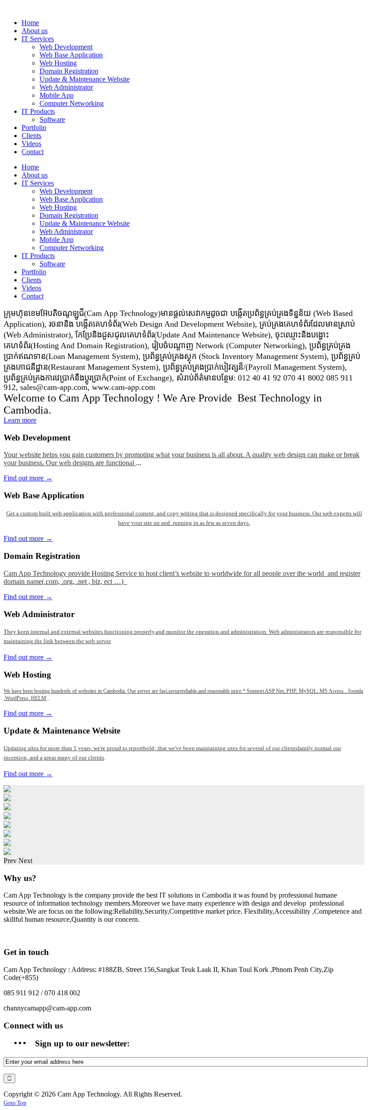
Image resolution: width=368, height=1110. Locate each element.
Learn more (20, 420)
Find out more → (28, 478)
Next (25, 860)
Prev (10, 860)
